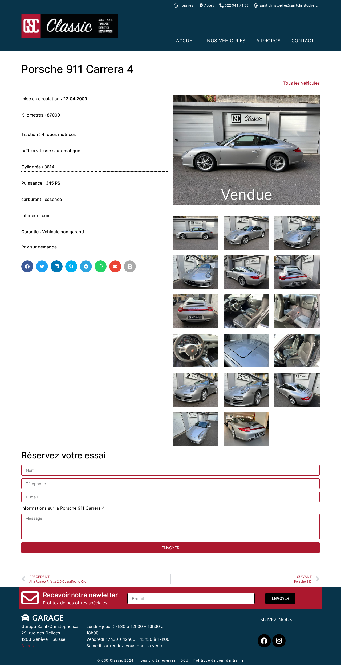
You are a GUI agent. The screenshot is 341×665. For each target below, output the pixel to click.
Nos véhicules (226, 40)
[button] (27, 266)
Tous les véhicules (301, 83)
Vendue (246, 194)
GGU (184, 660)
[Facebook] (264, 640)
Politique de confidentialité (218, 660)
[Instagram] (279, 640)
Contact (302, 40)
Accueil (186, 40)
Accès (27, 645)
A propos (268, 40)
